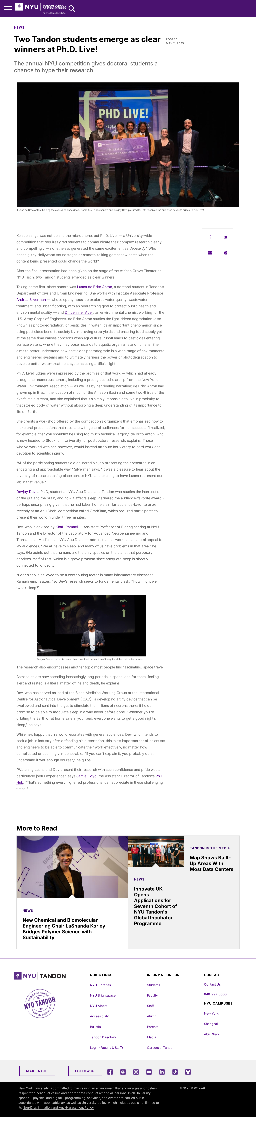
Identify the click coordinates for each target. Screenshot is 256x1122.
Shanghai (211, 1024)
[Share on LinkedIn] (225, 236)
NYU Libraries (100, 985)
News (19, 27)
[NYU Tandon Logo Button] (51, 976)
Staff (150, 1006)
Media (151, 1037)
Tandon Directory (103, 1037)
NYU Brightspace (103, 995)
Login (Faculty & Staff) (106, 1048)
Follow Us (85, 1071)
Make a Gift (37, 1071)
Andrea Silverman (31, 300)
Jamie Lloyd (86, 776)
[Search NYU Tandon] (72, 9)
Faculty (152, 995)
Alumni (152, 1016)
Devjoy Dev (25, 492)
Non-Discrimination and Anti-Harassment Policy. (58, 1107)
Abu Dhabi (212, 1034)
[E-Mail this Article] (210, 252)
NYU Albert (98, 1006)
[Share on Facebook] (210, 236)
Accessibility (99, 1016)
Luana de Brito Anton (94, 287)
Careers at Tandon (160, 1048)
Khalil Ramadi (67, 527)
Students (153, 985)
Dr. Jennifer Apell (79, 312)
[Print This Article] (225, 252)
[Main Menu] (8, 7)
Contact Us (212, 984)
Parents (152, 1027)
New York (211, 1013)
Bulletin (95, 1027)
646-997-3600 (215, 994)
